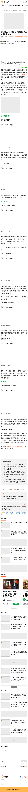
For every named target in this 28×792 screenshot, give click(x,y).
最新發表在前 (23, 766)
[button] (26, 2)
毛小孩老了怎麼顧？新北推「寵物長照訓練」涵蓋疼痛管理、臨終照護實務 (18, 730)
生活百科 (24, 6)
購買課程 (19, 2)
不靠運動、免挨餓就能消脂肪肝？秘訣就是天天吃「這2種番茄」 (19, 652)
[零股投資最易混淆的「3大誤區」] (5, 525)
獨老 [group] (25, 10)
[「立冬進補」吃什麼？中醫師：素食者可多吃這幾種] (5, 560)
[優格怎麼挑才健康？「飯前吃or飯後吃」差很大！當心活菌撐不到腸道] (5, 627)
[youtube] (25, 776)
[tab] (11, 608)
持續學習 (11, 6)
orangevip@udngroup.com (13, 780)
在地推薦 (17, 6)
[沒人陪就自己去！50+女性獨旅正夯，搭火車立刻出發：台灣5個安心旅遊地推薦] (5, 705)
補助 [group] (20, 10)
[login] (23, 2)
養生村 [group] (3, 10)
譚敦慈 (10, 489)
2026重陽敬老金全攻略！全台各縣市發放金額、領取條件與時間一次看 (19, 695)
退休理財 (4, 6)
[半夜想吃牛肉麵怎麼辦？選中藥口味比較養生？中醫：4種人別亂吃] (5, 644)
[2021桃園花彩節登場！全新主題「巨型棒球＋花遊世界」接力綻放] (5, 533)
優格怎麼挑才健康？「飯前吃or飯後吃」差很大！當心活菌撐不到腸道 (18, 626)
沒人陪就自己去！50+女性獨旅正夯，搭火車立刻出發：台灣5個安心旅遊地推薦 (19, 704)
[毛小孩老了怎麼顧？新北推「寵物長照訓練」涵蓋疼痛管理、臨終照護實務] (5, 731)
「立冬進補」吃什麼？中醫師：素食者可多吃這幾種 (18, 558)
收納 (23, 489)
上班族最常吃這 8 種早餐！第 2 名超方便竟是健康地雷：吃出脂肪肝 (18, 617)
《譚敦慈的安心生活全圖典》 (14, 446)
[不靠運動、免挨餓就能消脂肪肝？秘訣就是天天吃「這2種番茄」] (5, 653)
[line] (22, 776)
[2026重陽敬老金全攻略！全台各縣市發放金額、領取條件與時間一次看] (5, 696)
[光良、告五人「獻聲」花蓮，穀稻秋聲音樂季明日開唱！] (5, 551)
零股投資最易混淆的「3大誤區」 (19, 523)
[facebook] (20, 776)
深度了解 (19, 604)
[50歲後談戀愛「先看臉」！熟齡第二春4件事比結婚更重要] (5, 722)
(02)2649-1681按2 (10, 782)
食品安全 (4, 489)
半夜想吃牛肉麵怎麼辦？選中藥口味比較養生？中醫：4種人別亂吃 (19, 644)
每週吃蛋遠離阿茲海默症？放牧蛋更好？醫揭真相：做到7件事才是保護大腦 (18, 670)
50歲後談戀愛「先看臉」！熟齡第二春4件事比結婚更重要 (19, 722)
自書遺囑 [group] (15, 10)
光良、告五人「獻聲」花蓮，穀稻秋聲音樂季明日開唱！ (18, 550)
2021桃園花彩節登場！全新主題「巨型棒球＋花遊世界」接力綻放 (19, 532)
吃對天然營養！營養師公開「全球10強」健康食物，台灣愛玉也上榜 (18, 679)
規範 (2, 761)
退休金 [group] (8, 10)
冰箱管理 (17, 489)
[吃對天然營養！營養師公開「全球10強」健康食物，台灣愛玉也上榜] (5, 679)
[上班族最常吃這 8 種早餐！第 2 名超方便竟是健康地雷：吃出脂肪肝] (5, 618)
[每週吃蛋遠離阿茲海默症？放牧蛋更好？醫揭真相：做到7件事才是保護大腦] (5, 671)
